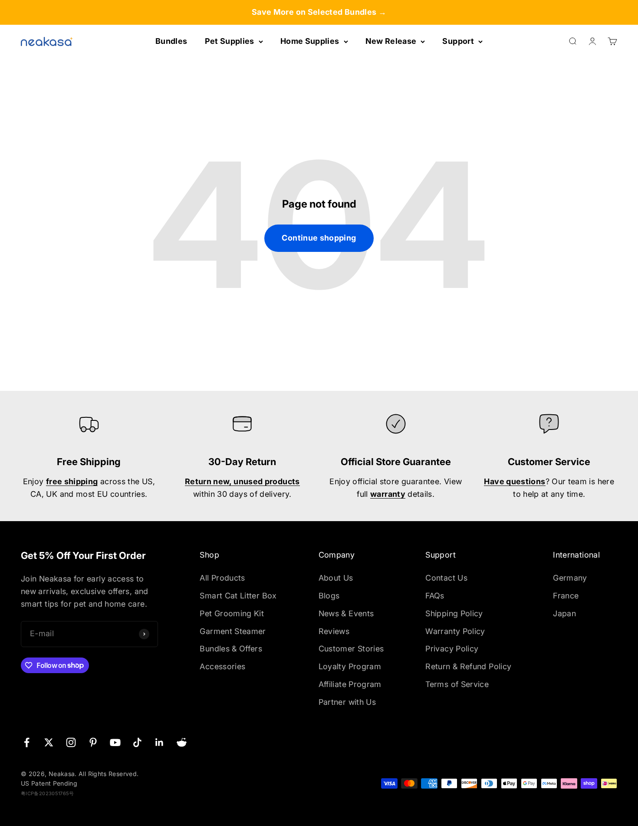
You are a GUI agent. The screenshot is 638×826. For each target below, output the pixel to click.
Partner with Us (347, 702)
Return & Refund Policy (468, 666)
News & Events (346, 613)
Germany (570, 577)
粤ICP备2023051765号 (47, 793)
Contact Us (446, 577)
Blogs (329, 595)
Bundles (171, 41)
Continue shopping (319, 237)
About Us (336, 577)
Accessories (222, 666)
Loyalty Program (350, 666)
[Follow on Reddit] (181, 742)
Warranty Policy (455, 631)
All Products (222, 577)
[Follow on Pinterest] (93, 742)
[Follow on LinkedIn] (159, 742)
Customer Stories (351, 648)
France (566, 595)
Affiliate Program (350, 684)
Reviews (334, 631)
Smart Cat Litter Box (238, 595)
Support (458, 41)
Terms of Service (457, 684)
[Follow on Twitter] (49, 742)
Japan (564, 613)
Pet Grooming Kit (232, 613)
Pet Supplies (229, 41)
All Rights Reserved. (108, 773)
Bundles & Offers (231, 648)
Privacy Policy (451, 648)
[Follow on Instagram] (71, 742)
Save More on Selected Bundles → (319, 12)
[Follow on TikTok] (137, 742)
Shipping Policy (454, 613)
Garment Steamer (233, 631)
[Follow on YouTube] (115, 742)
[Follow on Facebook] (27, 742)
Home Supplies (309, 41)
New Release (391, 41)
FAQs (434, 595)
